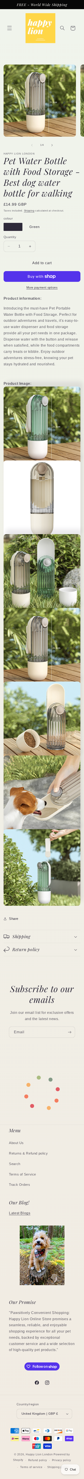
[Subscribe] (70, 1032)
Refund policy (37, 1460)
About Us (16, 1143)
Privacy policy (61, 1460)
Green (34, 227)
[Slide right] (52, 145)
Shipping (29, 210)
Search (14, 1164)
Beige (13, 227)
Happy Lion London (39, 1454)
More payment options (42, 287)
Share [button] (13, 918)
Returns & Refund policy (28, 1153)
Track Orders (19, 1184)
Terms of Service (22, 1174)
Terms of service (31, 1467)
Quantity (10, 237)
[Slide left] (32, 145)
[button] (9, 28)
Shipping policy (58, 1467)
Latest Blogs (19, 1213)
